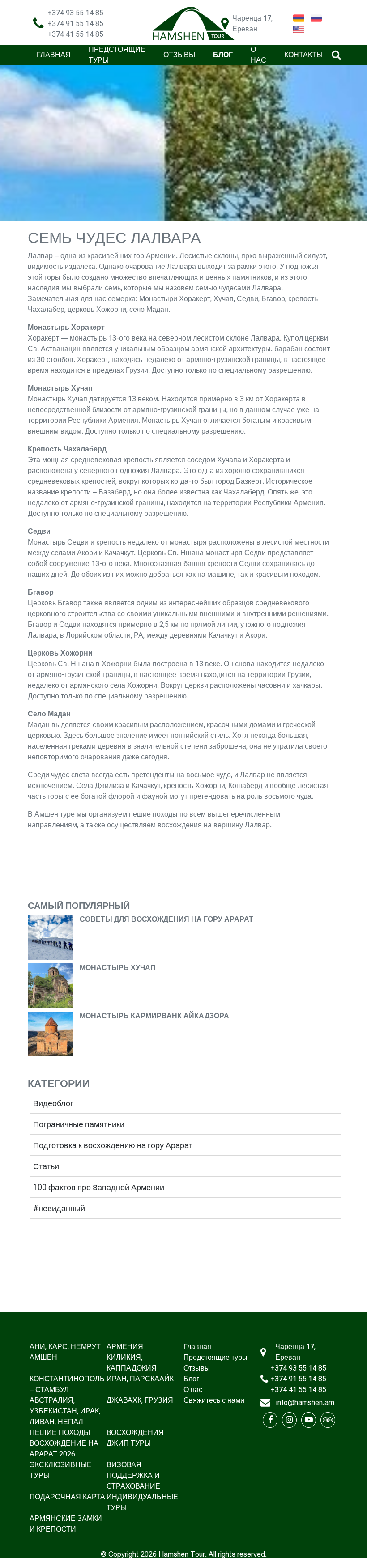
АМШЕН (43, 1357)
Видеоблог (53, 1103)
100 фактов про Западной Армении (98, 1187)
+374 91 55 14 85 (75, 23)
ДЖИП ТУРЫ (129, 1443)
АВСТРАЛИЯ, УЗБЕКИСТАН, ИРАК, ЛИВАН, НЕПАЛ (65, 1411)
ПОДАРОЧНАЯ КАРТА (67, 1497)
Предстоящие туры (216, 1357)
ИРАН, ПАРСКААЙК (140, 1378)
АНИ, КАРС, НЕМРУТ (65, 1346)
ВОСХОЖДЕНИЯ (135, 1432)
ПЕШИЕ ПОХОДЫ (60, 1432)
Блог (223, 54)
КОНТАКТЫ (303, 54)
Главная (54, 54)
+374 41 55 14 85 (75, 34)
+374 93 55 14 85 (75, 12)
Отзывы (179, 54)
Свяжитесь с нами (214, 1400)
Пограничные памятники (78, 1124)
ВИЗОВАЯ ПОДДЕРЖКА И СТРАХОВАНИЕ (133, 1475)
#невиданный (59, 1209)
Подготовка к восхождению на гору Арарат (112, 1145)
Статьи (46, 1166)
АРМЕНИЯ (125, 1346)
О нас (193, 1389)
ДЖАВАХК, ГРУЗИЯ (140, 1400)
